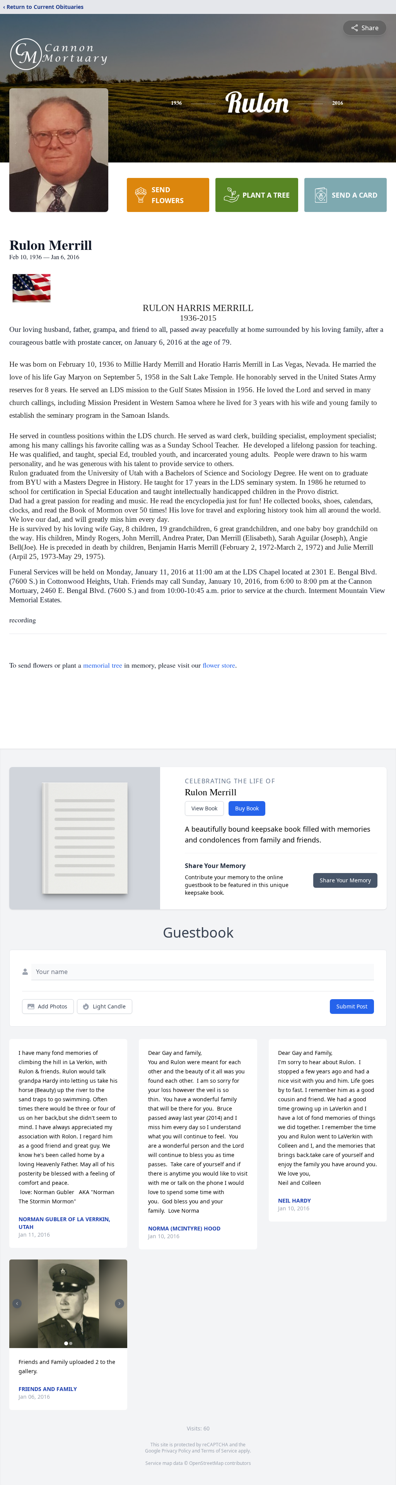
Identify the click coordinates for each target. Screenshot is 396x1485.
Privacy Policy (176, 1450)
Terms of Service (219, 1450)
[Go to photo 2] (70, 1343)
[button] (68, 1303)
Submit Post (351, 1006)
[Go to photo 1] (66, 1343)
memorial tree (102, 665)
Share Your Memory (345, 880)
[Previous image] (17, 1303)
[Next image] (119, 1303)
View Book (204, 808)
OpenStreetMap (206, 1463)
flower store (219, 665)
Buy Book (247, 808)
